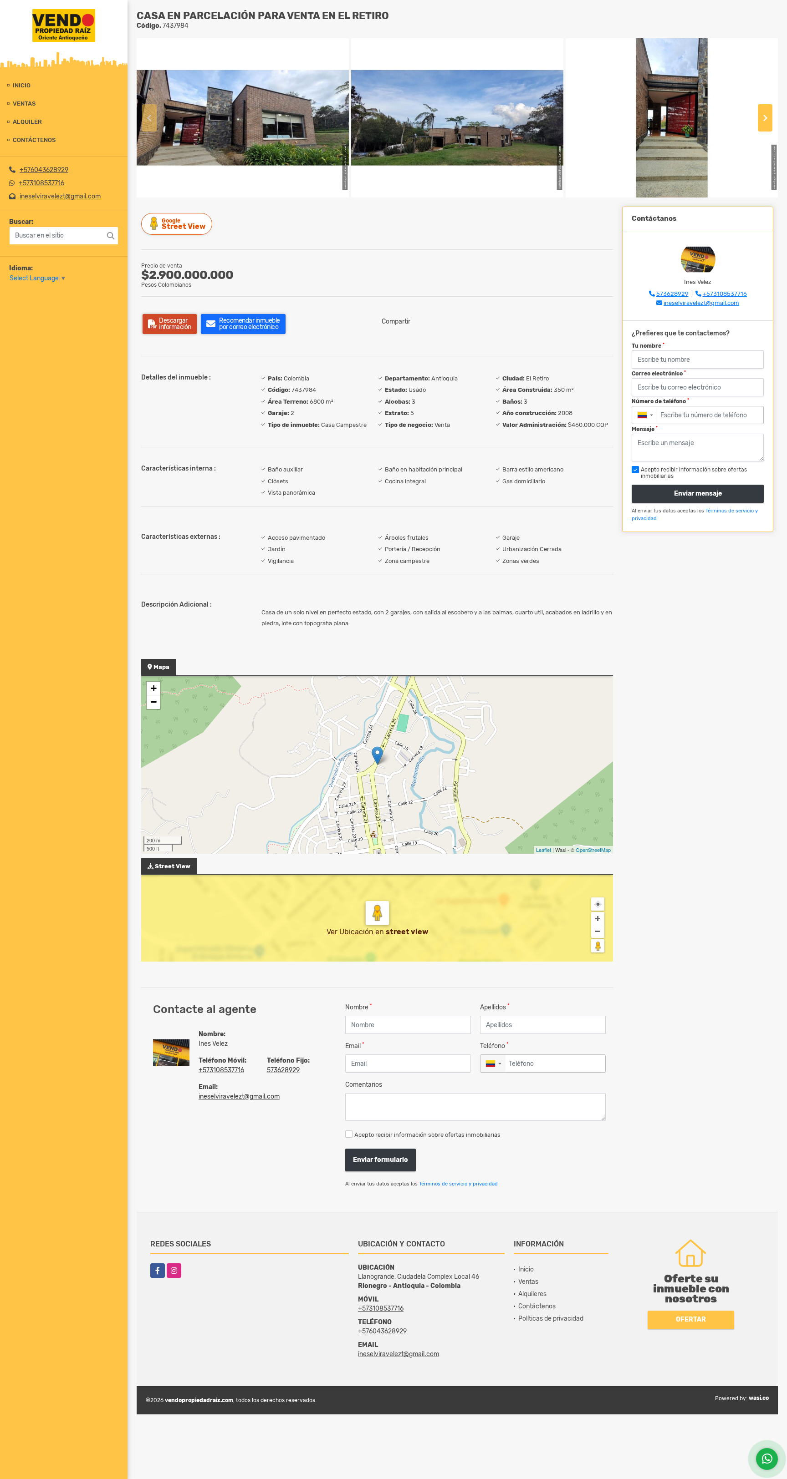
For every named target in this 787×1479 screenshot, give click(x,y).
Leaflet (543, 849)
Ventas (24, 103)
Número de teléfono (660, 401)
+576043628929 (44, 170)
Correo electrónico (659, 373)
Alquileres (532, 1294)
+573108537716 (41, 183)
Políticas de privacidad (550, 1318)
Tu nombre (648, 345)
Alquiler (27, 121)
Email (354, 1045)
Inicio (22, 85)
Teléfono (494, 1045)
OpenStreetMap (593, 849)
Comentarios (363, 1085)
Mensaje (645, 429)
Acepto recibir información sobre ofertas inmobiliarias (427, 1134)
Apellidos (495, 1007)
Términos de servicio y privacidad (458, 1184)
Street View (183, 224)
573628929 (283, 1070)
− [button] (154, 702)
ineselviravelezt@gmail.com (60, 196)
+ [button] (154, 688)
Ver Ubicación (351, 931)
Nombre (358, 1007)
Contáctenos (34, 140)
